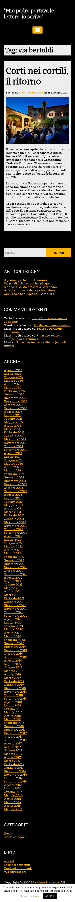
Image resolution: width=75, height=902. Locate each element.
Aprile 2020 (12, 633)
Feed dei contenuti (17, 865)
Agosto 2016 (13, 785)
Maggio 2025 (13, 422)
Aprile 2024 (12, 467)
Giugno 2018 (13, 709)
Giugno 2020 (13, 626)
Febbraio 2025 (14, 432)
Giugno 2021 (13, 584)
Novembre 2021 (15, 567)
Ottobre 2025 (13, 405)
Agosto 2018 (13, 702)
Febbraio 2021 (14, 598)
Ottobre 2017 (13, 736)
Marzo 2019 (12, 678)
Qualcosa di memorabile (52, 325)
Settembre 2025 (15, 408)
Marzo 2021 (12, 595)
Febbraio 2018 (14, 722)
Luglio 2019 (12, 664)
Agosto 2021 (13, 577)
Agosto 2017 (13, 743)
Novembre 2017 (15, 733)
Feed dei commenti (18, 868)
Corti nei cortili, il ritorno (37, 76)
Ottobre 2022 (13, 529)
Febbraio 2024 (14, 474)
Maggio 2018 (13, 712)
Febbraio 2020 (14, 640)
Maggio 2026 (13, 380)
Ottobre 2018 (13, 695)
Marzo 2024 (12, 470)
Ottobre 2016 (13, 778)
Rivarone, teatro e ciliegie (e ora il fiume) (33, 337)
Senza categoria (15, 837)
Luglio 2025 (12, 415)
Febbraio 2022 (14, 557)
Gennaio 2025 (14, 436)
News (8, 833)
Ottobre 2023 (13, 487)
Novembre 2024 (15, 443)
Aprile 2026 (12, 384)
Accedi (9, 861)
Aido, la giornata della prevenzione (30, 290)
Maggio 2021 (13, 588)
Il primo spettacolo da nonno (25, 280)
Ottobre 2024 (13, 446)
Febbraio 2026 (14, 391)
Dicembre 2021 (15, 564)
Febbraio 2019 (14, 681)
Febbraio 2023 (14, 515)
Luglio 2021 (12, 581)
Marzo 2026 (12, 387)
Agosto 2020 (13, 619)
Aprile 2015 (12, 805)
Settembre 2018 (15, 698)
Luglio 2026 (12, 373)
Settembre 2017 (15, 740)
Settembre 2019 (15, 657)
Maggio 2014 (13, 809)
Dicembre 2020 (15, 605)
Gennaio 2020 (14, 643)
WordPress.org (15, 871)
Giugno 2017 (13, 750)
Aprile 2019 (12, 674)
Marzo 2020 (12, 636)
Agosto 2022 (13, 536)
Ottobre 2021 (13, 570)
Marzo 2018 (12, 719)
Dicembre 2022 (15, 522)
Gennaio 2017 (14, 767)
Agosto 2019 (13, 660)
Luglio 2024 (12, 456)
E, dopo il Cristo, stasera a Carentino (30, 287)
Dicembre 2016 (15, 771)
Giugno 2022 (13, 543)
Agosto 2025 (13, 411)
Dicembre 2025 (15, 398)
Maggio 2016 (13, 795)
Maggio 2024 (13, 463)
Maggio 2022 (13, 546)
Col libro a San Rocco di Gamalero (29, 294)
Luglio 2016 (12, 788)
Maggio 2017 (13, 754)
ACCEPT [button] (49, 896)
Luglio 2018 (12, 705)
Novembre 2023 (15, 484)
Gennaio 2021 (14, 602)
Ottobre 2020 (13, 612)
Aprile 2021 (12, 591)
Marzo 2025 (12, 429)
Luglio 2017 (12, 747)
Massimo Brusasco (31, 92)
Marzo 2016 (12, 802)
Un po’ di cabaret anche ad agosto (28, 283)
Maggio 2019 (13, 671)
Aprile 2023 (12, 508)
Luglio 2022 (12, 539)
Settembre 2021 (15, 574)
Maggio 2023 (13, 505)
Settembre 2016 (15, 781)
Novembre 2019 (15, 650)
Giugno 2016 (13, 792)
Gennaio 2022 (14, 560)
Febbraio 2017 (14, 764)
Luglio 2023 (12, 498)
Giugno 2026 (13, 377)
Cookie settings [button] (30, 896)
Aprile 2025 (12, 425)
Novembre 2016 (15, 774)
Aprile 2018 (12, 716)
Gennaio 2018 (14, 726)
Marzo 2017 (12, 760)
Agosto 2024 (13, 453)
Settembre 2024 (15, 449)
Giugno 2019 (13, 667)
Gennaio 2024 (14, 477)
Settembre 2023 (15, 491)
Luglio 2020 (13, 622)
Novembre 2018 (15, 691)
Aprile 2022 (12, 550)
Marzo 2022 (12, 553)
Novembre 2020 (15, 608)
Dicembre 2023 (15, 481)
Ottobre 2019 (13, 653)
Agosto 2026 (13, 370)
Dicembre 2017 (15, 729)
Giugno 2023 (13, 501)
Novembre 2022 (15, 525)
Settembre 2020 (15, 615)
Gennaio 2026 (14, 394)
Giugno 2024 (13, 460)
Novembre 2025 (15, 401)
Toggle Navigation (37, 30)
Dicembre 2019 (15, 646)
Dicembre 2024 (15, 439)
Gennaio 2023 (14, 519)
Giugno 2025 (13, 418)
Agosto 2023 (13, 494)
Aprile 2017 (12, 757)
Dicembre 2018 (15, 688)
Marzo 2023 (12, 512)
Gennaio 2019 (14, 684)
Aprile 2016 (12, 799)
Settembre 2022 (15, 532)
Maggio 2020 (13, 629)
